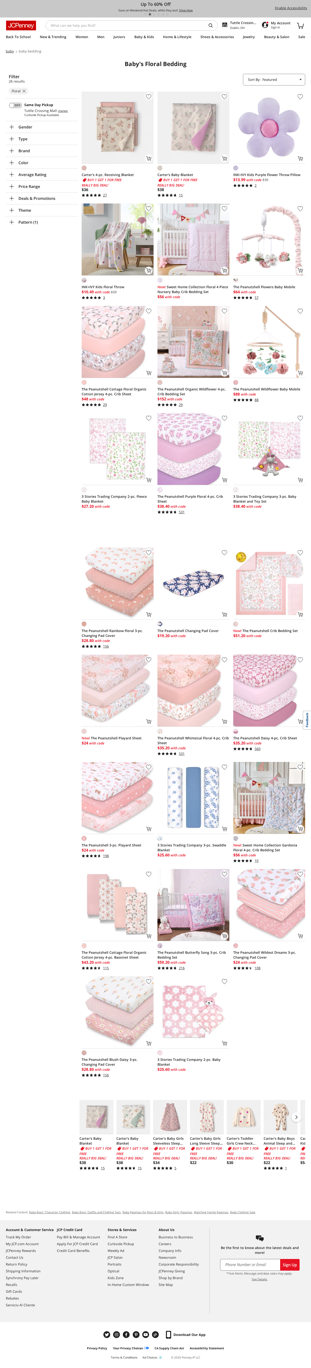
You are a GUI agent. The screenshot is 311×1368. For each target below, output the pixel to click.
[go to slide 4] (158, 14)
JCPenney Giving (172, 1271)
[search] (212, 25)
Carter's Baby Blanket (175, 174)
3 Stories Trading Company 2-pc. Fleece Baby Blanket (114, 499)
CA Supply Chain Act (169, 1348)
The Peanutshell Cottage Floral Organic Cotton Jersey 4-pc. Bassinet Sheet (114, 955)
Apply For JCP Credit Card (77, 1243)
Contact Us (14, 1257)
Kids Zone (116, 1277)
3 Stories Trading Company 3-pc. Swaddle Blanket (191, 847)
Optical (113, 1271)
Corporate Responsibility (179, 1264)
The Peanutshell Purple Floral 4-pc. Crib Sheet (190, 499)
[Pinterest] (136, 1334)
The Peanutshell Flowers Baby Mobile (264, 287)
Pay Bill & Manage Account (78, 1237)
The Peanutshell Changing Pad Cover (188, 630)
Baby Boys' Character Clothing (49, 1212)
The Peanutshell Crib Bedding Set (265, 630)
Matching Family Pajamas (211, 1212)
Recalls (11, 1284)
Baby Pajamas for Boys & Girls (143, 1212)
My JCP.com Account (22, 1243)
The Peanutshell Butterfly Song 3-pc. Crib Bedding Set (191, 955)
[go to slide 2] (150, 14)
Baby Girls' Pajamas (178, 1212)
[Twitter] (107, 1334)
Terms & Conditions (124, 1357)
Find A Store (117, 1237)
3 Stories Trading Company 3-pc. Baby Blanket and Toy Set (264, 499)
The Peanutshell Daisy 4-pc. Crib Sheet (265, 738)
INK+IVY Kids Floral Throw (103, 287)
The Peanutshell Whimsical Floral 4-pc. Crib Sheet (193, 740)
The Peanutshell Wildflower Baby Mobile (266, 389)
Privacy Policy (97, 1348)
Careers (165, 1243)
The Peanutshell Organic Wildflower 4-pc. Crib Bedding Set (191, 391)
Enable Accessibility (291, 8)
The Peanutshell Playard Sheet (112, 738)
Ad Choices (149, 1357)
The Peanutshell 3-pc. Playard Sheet (111, 845)
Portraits (114, 1264)
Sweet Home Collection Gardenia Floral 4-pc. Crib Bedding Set (265, 847)
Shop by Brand (171, 1277)
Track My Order (18, 1237)
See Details (259, 1279)
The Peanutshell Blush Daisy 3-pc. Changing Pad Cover (110, 1062)
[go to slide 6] (167, 14)
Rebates (12, 1298)
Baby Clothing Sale (242, 1212)
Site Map (166, 1284)
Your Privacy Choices (128, 1348)
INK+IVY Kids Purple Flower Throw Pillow (266, 174)
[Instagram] (117, 1334)
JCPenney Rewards (21, 1250)
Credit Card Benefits (73, 1250)
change (63, 111)
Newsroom (167, 1257)
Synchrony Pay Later (22, 1277)
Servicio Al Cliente (20, 1305)
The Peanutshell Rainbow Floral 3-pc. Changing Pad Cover (112, 633)
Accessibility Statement (207, 1348)
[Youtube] (146, 1334)
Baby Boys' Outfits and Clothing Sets (96, 1212)
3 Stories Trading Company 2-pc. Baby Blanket (189, 1062)
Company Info (170, 1250)
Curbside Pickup (121, 1243)
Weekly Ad (116, 1250)
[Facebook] (127, 1334)
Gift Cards (14, 1291)
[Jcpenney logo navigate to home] (21, 25)
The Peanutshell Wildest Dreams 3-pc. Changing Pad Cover (264, 955)
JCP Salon (115, 1257)
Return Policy (16, 1264)
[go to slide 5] (163, 14)
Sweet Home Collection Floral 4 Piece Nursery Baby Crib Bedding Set (192, 289)
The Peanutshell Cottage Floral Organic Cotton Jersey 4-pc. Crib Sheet (114, 391)
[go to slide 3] (154, 14)
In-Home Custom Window (128, 1284)
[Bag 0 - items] (300, 25)
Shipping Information (23, 1271)
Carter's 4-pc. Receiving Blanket (108, 174)
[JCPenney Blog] (156, 1334)
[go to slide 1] (145, 14)
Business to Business (176, 1237)
